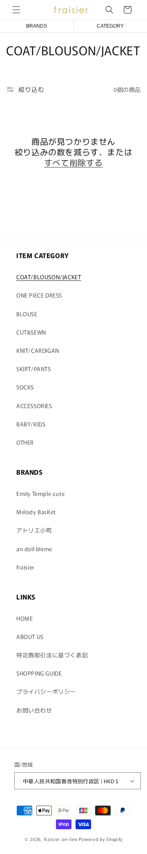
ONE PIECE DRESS (39, 295)
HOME (24, 618)
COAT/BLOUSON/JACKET (48, 277)
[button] (16, 10)
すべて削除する (73, 162)
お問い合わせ (34, 710)
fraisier (25, 567)
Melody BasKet (36, 512)
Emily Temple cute (40, 493)
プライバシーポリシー (46, 691)
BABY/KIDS (30, 424)
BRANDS (36, 26)
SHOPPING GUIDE (39, 673)
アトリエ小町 (34, 530)
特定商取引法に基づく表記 (52, 655)
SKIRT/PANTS (33, 369)
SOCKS (25, 387)
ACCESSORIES (34, 406)
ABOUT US (30, 636)
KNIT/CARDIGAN (37, 350)
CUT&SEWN (31, 332)
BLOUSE (27, 314)
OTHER (25, 442)
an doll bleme (34, 549)
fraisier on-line (61, 839)
